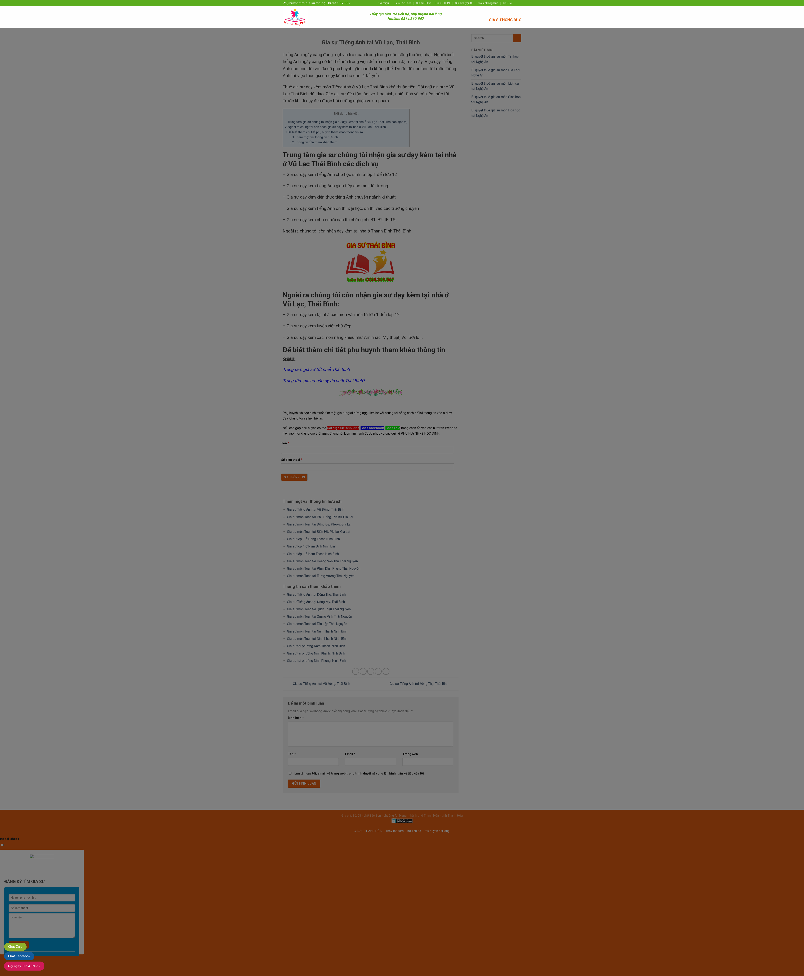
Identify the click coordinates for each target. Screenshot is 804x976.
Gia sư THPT (443, 3)
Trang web (410, 754)
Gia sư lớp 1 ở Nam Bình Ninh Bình (311, 546)
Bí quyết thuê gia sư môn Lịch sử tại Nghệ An (495, 86)
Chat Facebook (19, 956)
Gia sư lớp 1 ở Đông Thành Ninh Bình (313, 539)
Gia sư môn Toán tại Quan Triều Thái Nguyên (319, 609)
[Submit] (517, 38)
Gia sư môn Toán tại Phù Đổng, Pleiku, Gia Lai (320, 517)
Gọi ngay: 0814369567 (24, 966)
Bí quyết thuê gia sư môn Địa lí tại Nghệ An (495, 72)
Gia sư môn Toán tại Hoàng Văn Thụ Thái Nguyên (322, 561)
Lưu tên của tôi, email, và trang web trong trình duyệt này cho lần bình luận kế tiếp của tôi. (359, 773)
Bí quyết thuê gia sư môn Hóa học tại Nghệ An (495, 113)
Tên (285, 443)
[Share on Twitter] (363, 671)
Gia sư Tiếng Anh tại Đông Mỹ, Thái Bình (316, 602)
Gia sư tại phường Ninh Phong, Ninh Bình (316, 661)
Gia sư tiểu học (402, 3)
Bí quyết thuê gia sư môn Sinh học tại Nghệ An (496, 99)
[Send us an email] (519, 3)
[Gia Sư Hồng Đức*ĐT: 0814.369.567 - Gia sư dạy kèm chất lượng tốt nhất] (323, 17)
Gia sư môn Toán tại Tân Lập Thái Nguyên (317, 624)
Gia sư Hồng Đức (488, 3)
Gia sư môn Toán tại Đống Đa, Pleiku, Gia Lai (319, 524)
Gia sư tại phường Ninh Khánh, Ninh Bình (316, 653)
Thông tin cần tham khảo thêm (313, 142)
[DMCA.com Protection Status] (402, 820)
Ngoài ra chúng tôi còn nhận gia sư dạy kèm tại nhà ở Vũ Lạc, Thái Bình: (336, 127)
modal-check (9, 839)
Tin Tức (507, 3)
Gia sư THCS (423, 3)
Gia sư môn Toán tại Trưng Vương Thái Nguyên (320, 576)
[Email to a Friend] (370, 671)
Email (350, 754)
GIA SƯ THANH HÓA (368, 831)
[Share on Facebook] (355, 671)
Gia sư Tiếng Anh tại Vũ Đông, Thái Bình (315, 509)
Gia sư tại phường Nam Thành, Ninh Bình (316, 646)
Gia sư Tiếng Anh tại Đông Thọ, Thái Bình (316, 594)
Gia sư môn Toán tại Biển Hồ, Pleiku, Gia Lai (318, 532)
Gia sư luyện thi (464, 3)
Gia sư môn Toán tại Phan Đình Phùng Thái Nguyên (323, 569)
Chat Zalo (15, 947)
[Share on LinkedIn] (386, 671)
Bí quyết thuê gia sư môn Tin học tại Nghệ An (495, 59)
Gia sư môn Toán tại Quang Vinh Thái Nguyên (319, 616)
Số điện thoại (291, 460)
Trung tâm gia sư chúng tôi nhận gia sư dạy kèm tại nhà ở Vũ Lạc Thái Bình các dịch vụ (346, 122)
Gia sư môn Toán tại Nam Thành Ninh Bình (317, 631)
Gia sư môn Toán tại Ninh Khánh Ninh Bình (317, 639)
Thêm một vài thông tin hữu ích (314, 137)
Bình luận (296, 718)
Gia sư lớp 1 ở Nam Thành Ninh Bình (313, 554)
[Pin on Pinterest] (378, 671)
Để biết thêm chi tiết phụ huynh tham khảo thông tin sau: (325, 132)
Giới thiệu (383, 3)
